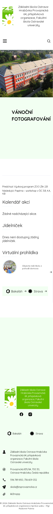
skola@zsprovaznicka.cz (23, 486)
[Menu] (5, 41)
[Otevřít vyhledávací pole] (49, 41)
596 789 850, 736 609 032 (23, 479)
